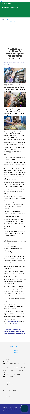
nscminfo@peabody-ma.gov (10, 390)
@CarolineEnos (15, 323)
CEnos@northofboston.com (12, 321)
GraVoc (5, 411)
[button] (24, 408)
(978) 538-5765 (6, 396)
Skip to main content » (5, 1)
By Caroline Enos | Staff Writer (12, 67)
